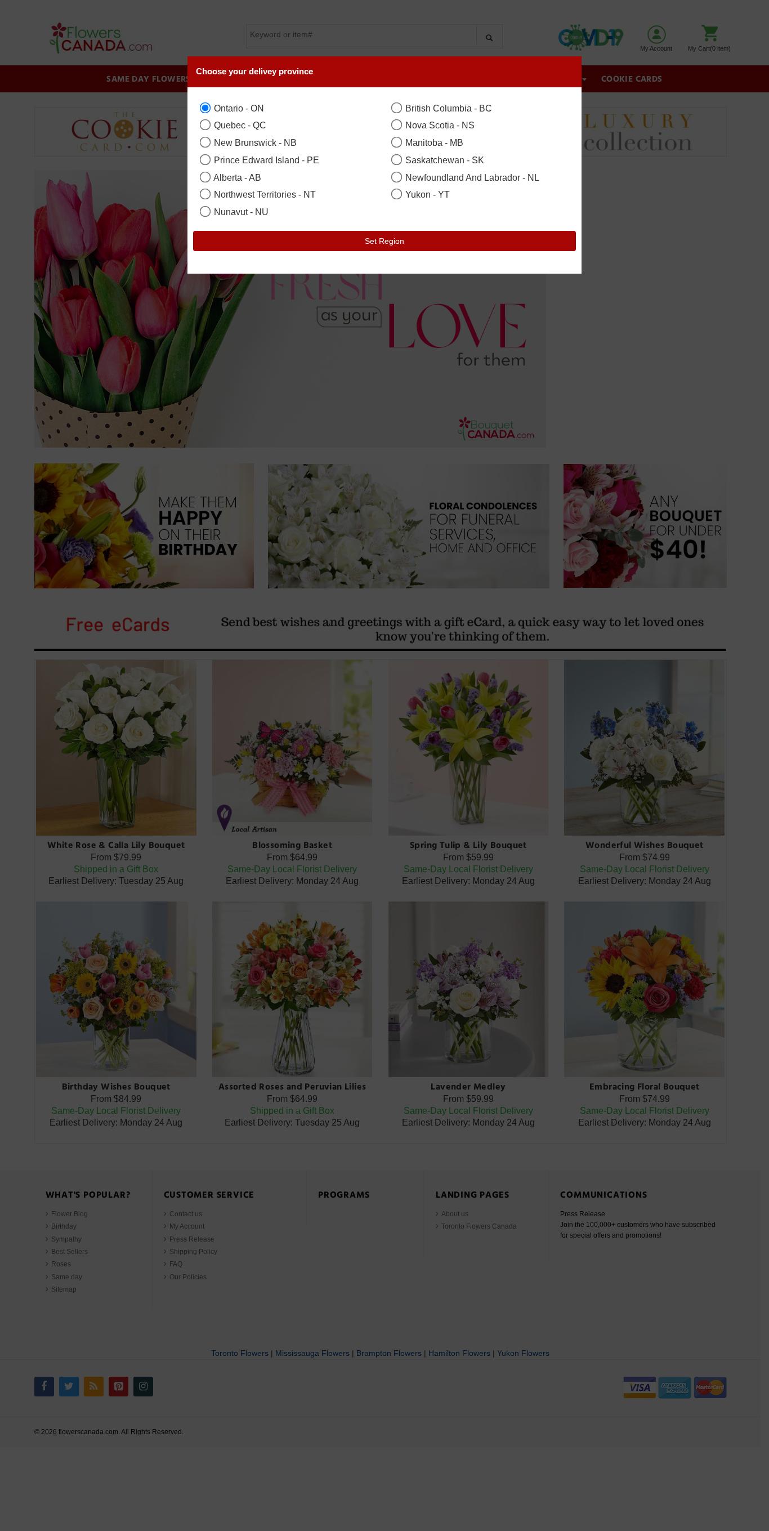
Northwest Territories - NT (264, 194)
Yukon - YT (426, 194)
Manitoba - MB (433, 142)
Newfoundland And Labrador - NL (471, 177)
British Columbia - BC (447, 108)
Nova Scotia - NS (439, 125)
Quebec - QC (239, 125)
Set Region (384, 241)
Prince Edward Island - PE (265, 160)
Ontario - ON (238, 108)
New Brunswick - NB (254, 142)
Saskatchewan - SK (443, 160)
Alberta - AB (236, 177)
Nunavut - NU (240, 212)
